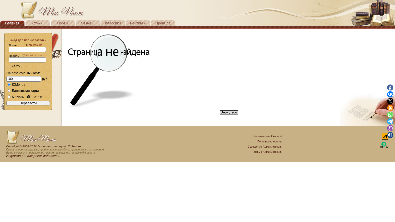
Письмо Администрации (267, 151)
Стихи (37, 23)
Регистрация (34, 45)
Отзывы (87, 23)
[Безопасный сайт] (384, 147)
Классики (113, 23)
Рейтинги (138, 23)
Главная (12, 23)
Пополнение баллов (269, 141)
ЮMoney (18, 84)
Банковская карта (25, 90)
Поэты (62, 23)
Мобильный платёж (27, 97)
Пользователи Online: (267, 136)
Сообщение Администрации (265, 146)
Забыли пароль (33, 55)
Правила (163, 23)
